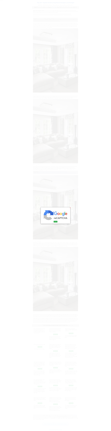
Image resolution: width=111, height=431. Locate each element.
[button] (55, 215)
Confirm (55, 221)
